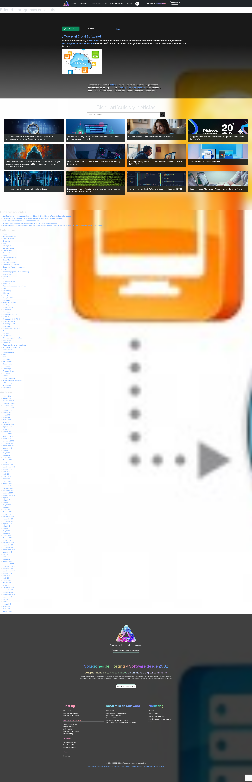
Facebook (6, 283)
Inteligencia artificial (10, 314)
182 (21, 199)
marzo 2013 (7, 609)
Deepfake (6, 260)
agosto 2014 (7, 573)
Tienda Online (153, 713)
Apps (5, 234)
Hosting (73, 3)
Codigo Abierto (8, 250)
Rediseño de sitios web (156, 716)
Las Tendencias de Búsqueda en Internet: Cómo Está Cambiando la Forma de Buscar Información (37, 216)
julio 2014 (6, 576)
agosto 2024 (8, 410)
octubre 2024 (8, 405)
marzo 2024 (7, 420)
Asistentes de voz (9, 236)
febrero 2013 (7, 611)
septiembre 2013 (9, 594)
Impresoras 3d (8, 307)
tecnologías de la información (78, 43)
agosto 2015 (7, 552)
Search (162, 114)
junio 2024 (7, 413)
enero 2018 (7, 486)
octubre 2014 (8, 568)
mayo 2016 (7, 531)
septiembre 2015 (9, 550)
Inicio (118, 29)
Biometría (6, 241)
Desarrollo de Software (98, 3)
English (175, 3)
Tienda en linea (8, 371)
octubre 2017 (8, 493)
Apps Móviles (110, 711)
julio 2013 (6, 599)
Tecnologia (7, 369)
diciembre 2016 (8, 516)
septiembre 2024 (9, 408)
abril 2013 (6, 606)
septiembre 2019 (9, 446)
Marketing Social (9, 324)
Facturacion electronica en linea (14, 286)
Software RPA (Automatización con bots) (121, 723)
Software (6, 366)
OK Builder (67, 711)
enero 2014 (7, 585)
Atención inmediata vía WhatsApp (127, 651)
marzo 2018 (7, 481)
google (5, 295)
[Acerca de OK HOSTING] (126, 688)
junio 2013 (6, 602)
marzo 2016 (7, 535)
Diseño (5, 269)
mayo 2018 (7, 476)
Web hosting (7, 383)
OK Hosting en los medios (12, 338)
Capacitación (115, 3)
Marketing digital (9, 321)
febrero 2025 (8, 398)
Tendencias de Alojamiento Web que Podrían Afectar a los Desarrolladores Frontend (33, 218)
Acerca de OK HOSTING (126, 686)
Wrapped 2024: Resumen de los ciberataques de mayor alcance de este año (30, 223)
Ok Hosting (7, 335)
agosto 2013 (7, 597)
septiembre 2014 (9, 571)
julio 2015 (6, 554)
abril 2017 (6, 507)
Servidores (7, 359)
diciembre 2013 (8, 587)
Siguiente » (30, 199)
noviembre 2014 (9, 566)
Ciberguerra (7, 246)
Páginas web (7, 340)
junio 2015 (6, 557)
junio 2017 (6, 502)
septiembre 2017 (9, 495)
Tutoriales (6, 373)
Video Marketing (9, 378)
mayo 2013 (7, 604)
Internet (6, 317)
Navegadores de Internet (12, 328)
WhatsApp (7, 385)
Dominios (6, 276)
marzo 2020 (7, 434)
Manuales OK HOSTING (11, 319)
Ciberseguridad (8, 248)
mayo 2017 (7, 505)
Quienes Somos (8, 350)
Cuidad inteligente (9, 258)
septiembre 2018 (9, 467)
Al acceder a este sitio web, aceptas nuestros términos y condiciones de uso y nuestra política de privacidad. (126, 766)
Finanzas (6, 288)
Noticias (6, 333)
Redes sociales (8, 352)
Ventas (5, 376)
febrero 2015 (7, 561)
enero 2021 (7, 429)
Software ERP (111, 718)
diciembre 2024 (8, 401)
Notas (5, 331)
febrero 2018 (7, 483)
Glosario (6, 293)
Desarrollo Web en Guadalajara (14, 267)
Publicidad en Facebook (11, 347)
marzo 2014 (7, 580)
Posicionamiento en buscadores (14, 345)
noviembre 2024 (9, 403)
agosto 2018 (7, 469)
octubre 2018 (8, 464)
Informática (7, 309)
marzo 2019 (7, 457)
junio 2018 (7, 474)
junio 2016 (7, 528)
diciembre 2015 (8, 542)
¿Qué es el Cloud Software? (81, 36)
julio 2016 (6, 526)
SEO (4, 357)
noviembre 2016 (8, 519)
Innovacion (7, 312)
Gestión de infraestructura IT (116, 713)
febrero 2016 (7, 538)
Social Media (7, 364)
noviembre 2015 (8, 545)
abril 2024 (6, 417)
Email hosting (68, 734)
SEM (4, 354)
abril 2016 (6, 533)
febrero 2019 (7, 460)
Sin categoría (7, 361)
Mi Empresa (7, 326)
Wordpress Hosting (70, 724)
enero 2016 (7, 540)
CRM (5, 255)
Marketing (83, 3)
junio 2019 (7, 450)
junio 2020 (7, 431)
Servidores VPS (68, 745)
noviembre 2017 (8, 490)
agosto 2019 (7, 448)
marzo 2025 (7, 396)
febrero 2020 (8, 436)
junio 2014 (7, 578)
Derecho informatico (10, 262)
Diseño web (7, 274)
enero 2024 (7, 422)
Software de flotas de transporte (118, 720)
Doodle (5, 279)
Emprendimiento (9, 281)
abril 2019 (6, 455)
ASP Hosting (68, 729)
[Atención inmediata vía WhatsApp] (126, 653)
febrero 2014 (8, 583)
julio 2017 (6, 500)
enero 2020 (7, 438)
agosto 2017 (7, 498)
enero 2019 (7, 462)
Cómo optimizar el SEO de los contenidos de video (21, 221)
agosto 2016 (7, 524)
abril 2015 (6, 559)
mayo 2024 (7, 415)
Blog (122, 3)
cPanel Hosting (68, 727)
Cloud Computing (69, 747)
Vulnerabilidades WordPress (13, 380)
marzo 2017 (7, 509)
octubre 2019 (8, 443)
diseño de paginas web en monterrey (16, 272)
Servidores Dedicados (71, 742)
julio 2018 (6, 472)
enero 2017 (7, 514)
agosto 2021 (7, 427)
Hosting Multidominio (71, 715)
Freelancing (7, 291)
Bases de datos (8, 239)
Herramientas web (9, 302)
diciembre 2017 (8, 488)
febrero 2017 (7, 512)
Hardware (6, 300)
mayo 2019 (7, 453)
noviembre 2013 (8, 590)
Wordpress (7, 387)
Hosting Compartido (70, 713)
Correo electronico (10, 253)
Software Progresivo (113, 715)
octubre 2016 (8, 521)
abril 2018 (6, 479)
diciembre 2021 (8, 424)
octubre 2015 (8, 547)
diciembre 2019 (8, 441)
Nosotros (129, 3)
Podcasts (6, 343)
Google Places (8, 298)
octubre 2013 (8, 592)
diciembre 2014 (8, 564)
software (94, 40)
